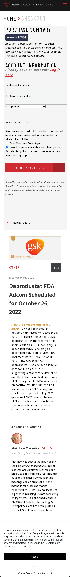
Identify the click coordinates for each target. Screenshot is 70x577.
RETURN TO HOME (21, 222)
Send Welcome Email (18, 131)
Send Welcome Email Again (25, 143)
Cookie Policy (25, 573)
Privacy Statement (43, 573)
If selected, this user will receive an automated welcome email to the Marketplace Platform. (34, 135)
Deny (35, 566)
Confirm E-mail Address (19, 96)
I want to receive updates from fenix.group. (34, 147)
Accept (35, 556)
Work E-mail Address (17, 85)
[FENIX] (28, 5)
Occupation (12, 106)
